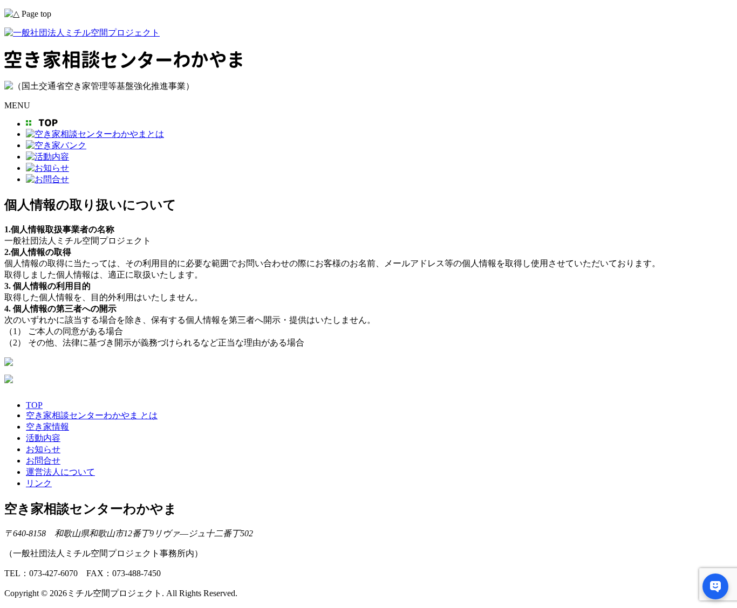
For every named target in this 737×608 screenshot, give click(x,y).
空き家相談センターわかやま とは (92, 415)
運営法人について (60, 471)
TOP (34, 405)
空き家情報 (47, 426)
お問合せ (43, 460)
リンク (39, 483)
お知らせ (43, 449)
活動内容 (43, 438)
